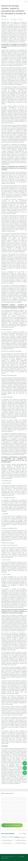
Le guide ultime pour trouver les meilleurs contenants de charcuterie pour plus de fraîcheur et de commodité (21, 837)
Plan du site (17, 856)
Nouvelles (24, 833)
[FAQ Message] (25, 772)
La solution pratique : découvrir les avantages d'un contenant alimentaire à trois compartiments (8, 843)
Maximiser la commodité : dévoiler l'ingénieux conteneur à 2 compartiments (10, 837)
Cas (20, 833)
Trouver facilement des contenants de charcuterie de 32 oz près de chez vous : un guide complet (8, 840)
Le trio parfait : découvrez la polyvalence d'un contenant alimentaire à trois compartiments (21, 843)
